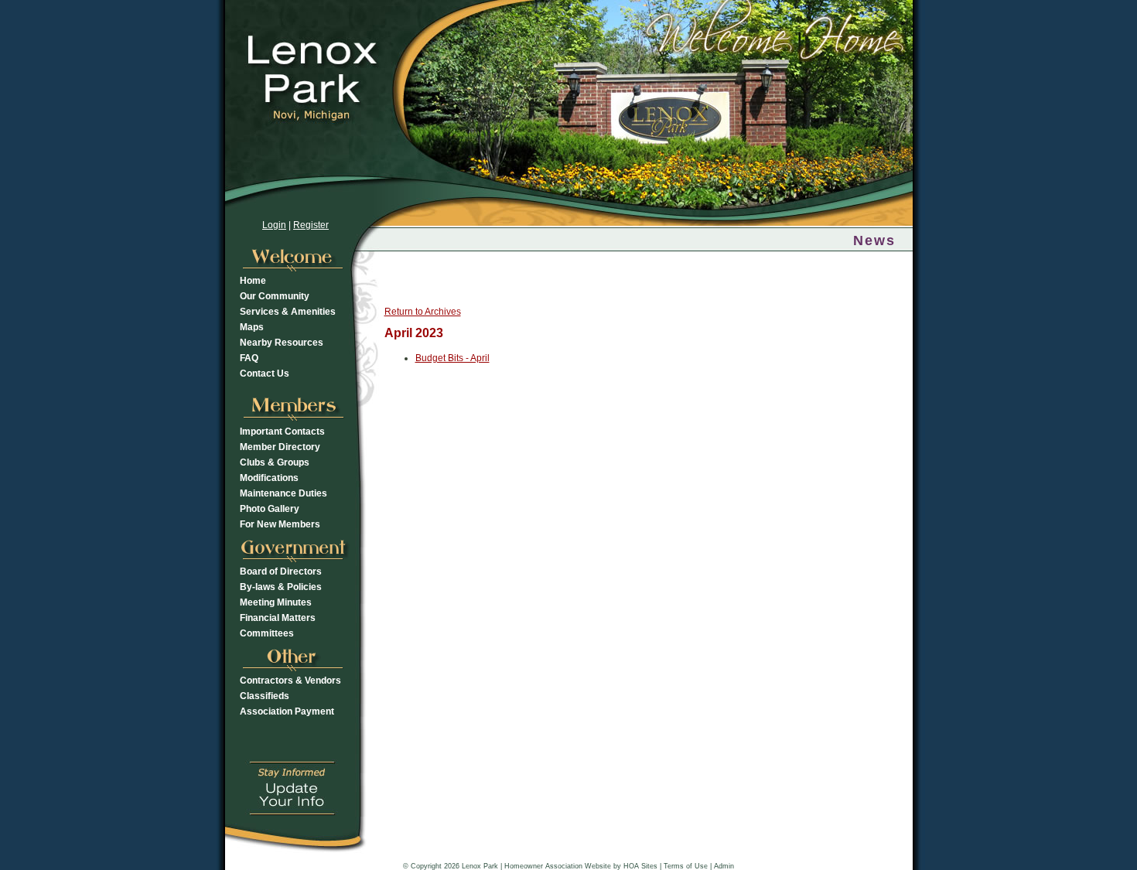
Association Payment (287, 711)
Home (253, 280)
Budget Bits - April (452, 358)
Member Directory (280, 447)
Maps (252, 327)
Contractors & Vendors (290, 680)
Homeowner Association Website (557, 866)
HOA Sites (640, 866)
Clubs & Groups (274, 462)
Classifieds (264, 696)
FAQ (249, 358)
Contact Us (264, 373)
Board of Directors (281, 571)
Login (274, 225)
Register (311, 225)
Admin (724, 866)
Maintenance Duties (283, 493)
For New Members (280, 524)
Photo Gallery (269, 508)
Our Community (274, 296)
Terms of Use (686, 866)
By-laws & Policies (281, 587)
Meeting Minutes (276, 602)
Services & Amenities (288, 311)
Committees (267, 633)
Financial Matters (278, 617)
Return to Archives (422, 311)
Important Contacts (282, 431)
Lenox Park (480, 866)
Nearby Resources (281, 342)
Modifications (269, 478)
